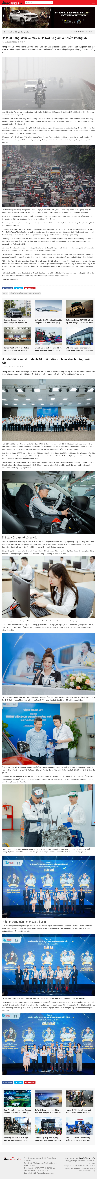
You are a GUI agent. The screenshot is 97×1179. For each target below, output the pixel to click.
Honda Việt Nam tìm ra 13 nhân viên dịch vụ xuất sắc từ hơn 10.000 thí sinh (16, 349)
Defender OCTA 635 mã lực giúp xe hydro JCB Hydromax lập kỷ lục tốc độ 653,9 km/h (48, 321)
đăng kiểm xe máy (35, 293)
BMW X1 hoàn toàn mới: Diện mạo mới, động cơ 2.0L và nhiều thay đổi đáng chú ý (48, 1111)
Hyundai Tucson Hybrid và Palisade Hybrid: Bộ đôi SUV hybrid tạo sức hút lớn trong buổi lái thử (17, 321)
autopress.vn (49, 1173)
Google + (31, 288)
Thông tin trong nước (21, 32)
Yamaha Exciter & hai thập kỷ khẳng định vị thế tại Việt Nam (78, 1139)
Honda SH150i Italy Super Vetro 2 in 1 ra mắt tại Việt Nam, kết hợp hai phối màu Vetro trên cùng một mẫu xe (79, 1111)
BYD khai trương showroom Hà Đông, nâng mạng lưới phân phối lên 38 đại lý (79, 349)
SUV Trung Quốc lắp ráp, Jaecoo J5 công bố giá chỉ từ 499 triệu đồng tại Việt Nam (17, 1111)
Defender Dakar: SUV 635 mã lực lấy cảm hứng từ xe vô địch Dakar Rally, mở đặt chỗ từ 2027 (79, 321)
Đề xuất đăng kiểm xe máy (18, 293)
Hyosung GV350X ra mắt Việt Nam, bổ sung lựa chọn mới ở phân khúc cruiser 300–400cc (16, 1139)
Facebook (8, 288)
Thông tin (10, 32)
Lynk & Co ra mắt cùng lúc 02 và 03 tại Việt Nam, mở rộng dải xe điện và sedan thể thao (48, 349)
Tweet (20, 288)
